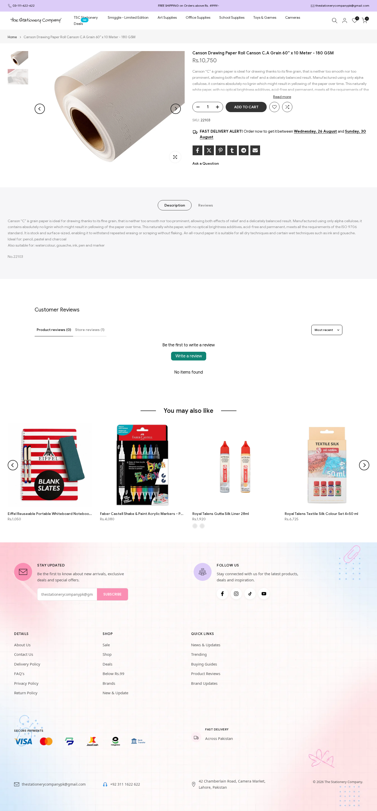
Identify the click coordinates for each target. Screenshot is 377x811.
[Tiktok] (250, 593)
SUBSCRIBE (112, 594)
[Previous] (40, 109)
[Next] (176, 109)
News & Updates (205, 644)
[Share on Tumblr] (232, 150)
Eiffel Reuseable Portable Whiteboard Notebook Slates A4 (50, 513)
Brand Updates (204, 683)
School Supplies (231, 17)
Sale (106, 644)
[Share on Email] (255, 150)
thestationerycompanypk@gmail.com (342, 5)
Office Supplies (198, 17)
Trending (199, 654)
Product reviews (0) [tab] (54, 329)
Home (12, 37)
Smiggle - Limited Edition (128, 17)
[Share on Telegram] (244, 150)
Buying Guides (204, 664)
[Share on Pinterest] (220, 150)
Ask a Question (205, 163)
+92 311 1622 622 (125, 784)
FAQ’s (19, 673)
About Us (22, 644)
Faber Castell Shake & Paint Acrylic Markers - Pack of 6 (142, 513)
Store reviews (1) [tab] (89, 329)
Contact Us (23, 654)
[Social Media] (222, 593)
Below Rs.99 (113, 673)
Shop (107, 654)
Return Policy (25, 692)
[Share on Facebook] (197, 150)
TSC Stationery (86, 17)
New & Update (115, 692)
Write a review (188, 356)
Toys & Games (264, 17)
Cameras (292, 17)
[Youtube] (264, 593)
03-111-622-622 (24, 5)
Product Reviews (205, 673)
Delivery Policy (27, 664)
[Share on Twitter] (209, 150)
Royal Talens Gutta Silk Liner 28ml (220, 513)
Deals (80, 23)
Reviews (205, 205)
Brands (109, 683)
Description (174, 205)
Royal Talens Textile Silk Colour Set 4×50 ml (321, 513)
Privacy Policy (26, 683)
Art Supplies (167, 17)
